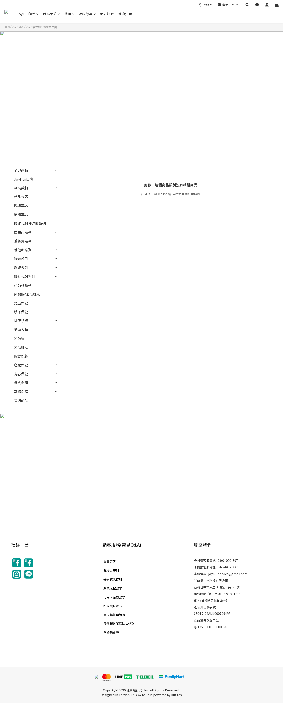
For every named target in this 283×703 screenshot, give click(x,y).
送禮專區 (21, 214)
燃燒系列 (21, 267)
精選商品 (21, 400)
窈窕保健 (21, 365)
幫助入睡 (21, 329)
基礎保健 (21, 391)
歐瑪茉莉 (50, 14)
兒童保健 (21, 303)
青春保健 (21, 373)
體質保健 (21, 382)
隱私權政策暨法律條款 (118, 623)
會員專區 (109, 561)
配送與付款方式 (114, 606)
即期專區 (21, 205)
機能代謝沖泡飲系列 (30, 223)
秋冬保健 (21, 311)
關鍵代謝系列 (24, 276)
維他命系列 (23, 249)
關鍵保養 (21, 356)
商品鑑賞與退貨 (114, 614)
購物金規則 (111, 570)
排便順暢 (21, 320)
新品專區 (21, 196)
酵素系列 (21, 258)
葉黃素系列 (23, 241)
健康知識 (125, 14)
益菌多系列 (23, 285)
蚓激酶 (19, 338)
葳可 (67, 14)
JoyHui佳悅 (26, 14)
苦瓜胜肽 (21, 347)
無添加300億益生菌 (44, 27)
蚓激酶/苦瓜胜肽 (27, 294)
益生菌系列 (23, 232)
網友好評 (107, 14)
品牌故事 (86, 14)
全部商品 (10, 27)
